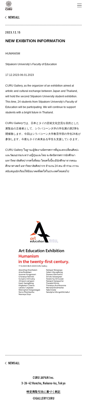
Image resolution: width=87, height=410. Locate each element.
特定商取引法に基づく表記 (43, 391)
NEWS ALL (14, 17)
